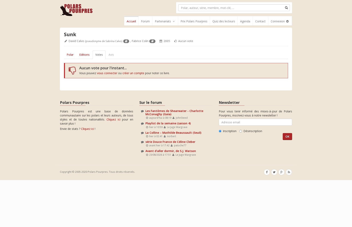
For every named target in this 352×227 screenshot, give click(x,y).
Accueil (131, 21)
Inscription (229, 131)
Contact (260, 21)
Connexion (278, 21)
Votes (99, 54)
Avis (111, 54)
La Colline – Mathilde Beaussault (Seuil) (173, 133)
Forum (145, 21)
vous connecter (107, 73)
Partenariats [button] (163, 21)
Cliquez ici (113, 119)
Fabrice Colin (140, 41)
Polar (70, 54)
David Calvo (76, 41)
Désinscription (252, 131)
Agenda (245, 21)
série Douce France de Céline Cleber (170, 142)
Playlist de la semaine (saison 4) (168, 123)
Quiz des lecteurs (223, 21)
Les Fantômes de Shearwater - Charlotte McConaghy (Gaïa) (174, 112)
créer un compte (133, 73)
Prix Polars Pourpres (193, 21)
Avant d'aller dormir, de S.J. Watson (170, 151)
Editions (84, 54)
